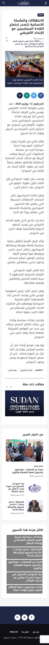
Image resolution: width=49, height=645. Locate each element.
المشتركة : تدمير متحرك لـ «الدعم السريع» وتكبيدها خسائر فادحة (16, 505)
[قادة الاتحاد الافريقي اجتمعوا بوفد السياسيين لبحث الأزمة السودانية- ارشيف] (24, 64)
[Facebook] (32, 617)
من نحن (36, 632)
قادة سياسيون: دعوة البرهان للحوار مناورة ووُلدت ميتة (25, 588)
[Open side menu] (46, 3)
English (14, 632)
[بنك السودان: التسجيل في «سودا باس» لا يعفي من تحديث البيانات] (34, 488)
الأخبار (15, 41)
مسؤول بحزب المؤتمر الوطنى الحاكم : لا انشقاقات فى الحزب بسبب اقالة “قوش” (24, 409)
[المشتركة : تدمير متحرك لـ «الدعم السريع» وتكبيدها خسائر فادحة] (34, 506)
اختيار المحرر (29, 41)
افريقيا (21, 41)
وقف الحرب (12, 370)
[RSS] (18, 617)
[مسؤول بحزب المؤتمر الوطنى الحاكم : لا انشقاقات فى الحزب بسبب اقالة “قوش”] (24, 403)
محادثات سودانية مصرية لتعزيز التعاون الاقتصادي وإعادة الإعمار (28, 540)
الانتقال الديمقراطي (36, 43)
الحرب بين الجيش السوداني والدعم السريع (29, 45)
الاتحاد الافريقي (26, 370)
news (41, 15)
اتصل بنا (25, 632)
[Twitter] (25, 617)
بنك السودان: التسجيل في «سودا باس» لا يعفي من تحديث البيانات (15, 487)
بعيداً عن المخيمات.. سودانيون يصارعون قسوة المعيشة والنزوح (27, 471)
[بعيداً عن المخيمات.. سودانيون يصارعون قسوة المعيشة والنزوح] (24, 450)
